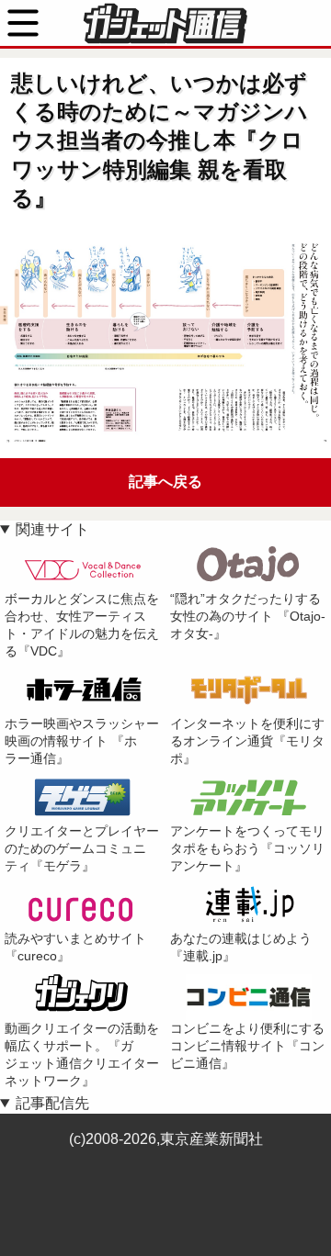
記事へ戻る (165, 481)
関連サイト (52, 529)
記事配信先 (52, 1103)
